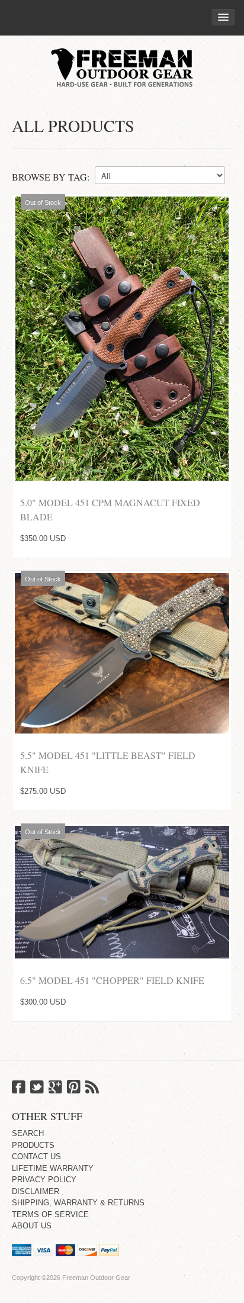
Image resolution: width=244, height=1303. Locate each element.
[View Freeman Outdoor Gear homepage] (122, 67)
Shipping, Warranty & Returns (78, 1202)
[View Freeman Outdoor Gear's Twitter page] (37, 1088)
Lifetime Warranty (53, 1168)
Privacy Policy (44, 1179)
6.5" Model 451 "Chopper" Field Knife (112, 980)
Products (33, 1145)
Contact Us (36, 1156)
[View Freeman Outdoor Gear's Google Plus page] (55, 1088)
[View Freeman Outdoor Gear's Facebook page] (18, 1088)
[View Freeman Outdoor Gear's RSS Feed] (92, 1088)
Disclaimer (35, 1191)
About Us (32, 1225)
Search (28, 1133)
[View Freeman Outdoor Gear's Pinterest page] (74, 1088)
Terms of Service (50, 1214)
